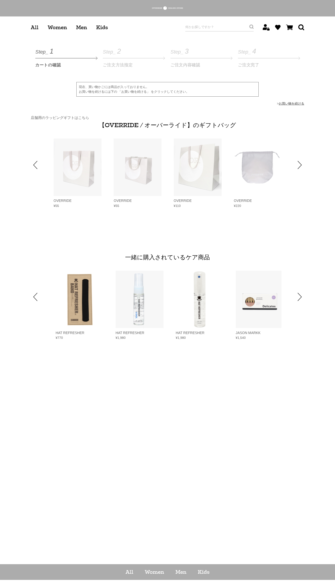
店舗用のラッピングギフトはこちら (60, 118)
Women (57, 27)
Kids (102, 27)
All (35, 27)
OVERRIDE (63, 201)
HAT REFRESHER (68, 333)
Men (81, 27)
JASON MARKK (246, 333)
